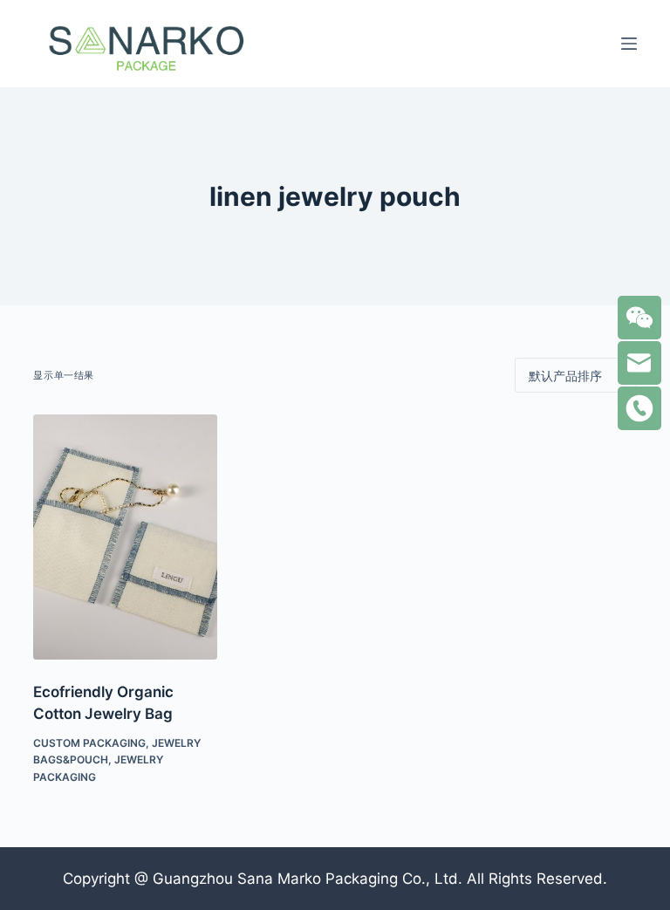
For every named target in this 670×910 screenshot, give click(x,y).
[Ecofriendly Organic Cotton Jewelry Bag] (124, 537)
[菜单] (629, 43)
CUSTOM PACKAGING (89, 742)
